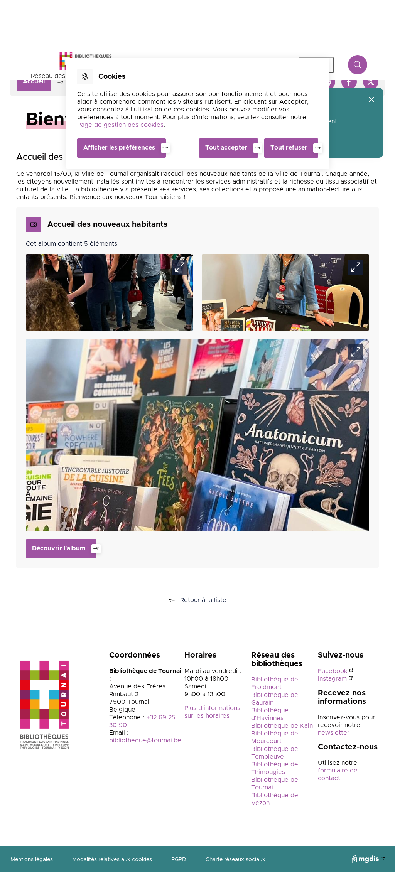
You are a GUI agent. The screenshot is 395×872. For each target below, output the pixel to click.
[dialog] (197, 113)
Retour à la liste (212, 600)
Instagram (332, 679)
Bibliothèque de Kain (282, 726)
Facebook (333, 671)
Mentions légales (31, 859)
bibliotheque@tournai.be (145, 740)
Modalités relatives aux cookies (112, 859)
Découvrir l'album (59, 548)
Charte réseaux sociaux (235, 859)
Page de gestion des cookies (120, 125)
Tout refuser (288, 148)
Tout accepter (226, 148)
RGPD (178, 859)
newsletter (333, 733)
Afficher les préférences (119, 148)
